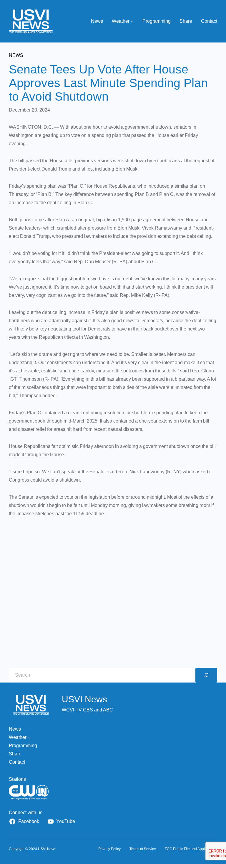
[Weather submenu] (132, 21)
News (16, 55)
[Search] (206, 675)
